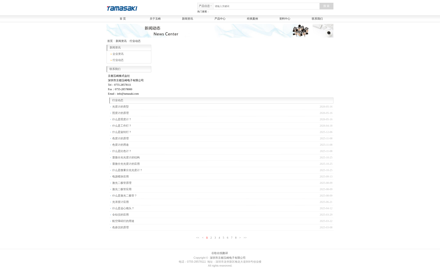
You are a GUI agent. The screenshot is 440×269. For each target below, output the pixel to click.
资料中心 (284, 18)
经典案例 (252, 18)
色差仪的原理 (120, 227)
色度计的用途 (120, 144)
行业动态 (135, 41)
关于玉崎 (155, 18)
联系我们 (317, 18)
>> (245, 237)
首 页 (123, 18)
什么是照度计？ (121, 119)
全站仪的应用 (120, 214)
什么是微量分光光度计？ (127, 170)
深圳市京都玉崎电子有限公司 (228, 257)
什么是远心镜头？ (123, 208)
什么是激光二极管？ (124, 195)
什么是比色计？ (121, 151)
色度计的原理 (120, 138)
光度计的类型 (120, 106)
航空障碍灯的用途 (123, 221)
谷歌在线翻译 (219, 253)
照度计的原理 (120, 112)
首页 (110, 41)
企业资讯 (118, 53)
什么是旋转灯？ (121, 132)
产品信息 (204, 5)
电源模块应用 (120, 176)
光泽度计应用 (120, 201)
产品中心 (220, 18)
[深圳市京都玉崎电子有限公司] (122, 8)
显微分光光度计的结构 (126, 157)
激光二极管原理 (121, 182)
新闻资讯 (187, 18)
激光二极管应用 (121, 189)
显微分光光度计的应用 (126, 163)
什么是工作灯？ (121, 125)
